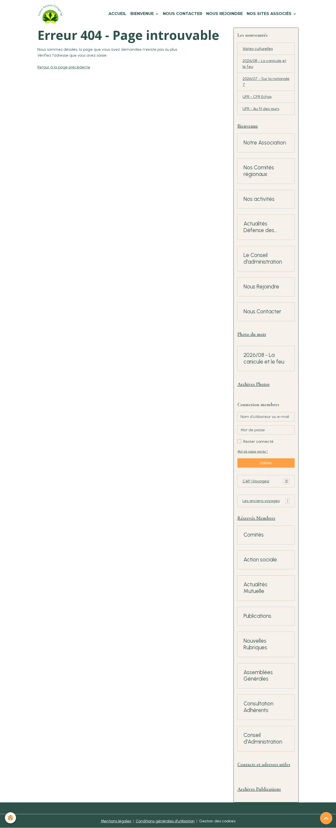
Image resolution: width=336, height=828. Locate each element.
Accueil (117, 13)
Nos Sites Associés (270, 13)
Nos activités (259, 199)
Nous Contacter (182, 13)
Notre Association (265, 143)
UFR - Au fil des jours (261, 108)
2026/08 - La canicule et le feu (264, 63)
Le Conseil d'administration (263, 258)
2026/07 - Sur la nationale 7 (266, 81)
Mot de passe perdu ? (252, 451)
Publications (257, 616)
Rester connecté (258, 441)
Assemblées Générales (258, 675)
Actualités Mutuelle (255, 587)
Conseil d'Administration (263, 738)
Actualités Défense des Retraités (259, 227)
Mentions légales (116, 821)
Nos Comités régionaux (259, 170)
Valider (266, 463)
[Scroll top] (326, 818)
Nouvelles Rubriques (255, 644)
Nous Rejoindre (224, 13)
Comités (254, 535)
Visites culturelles (258, 48)
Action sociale (260, 560)
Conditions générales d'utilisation (165, 821)
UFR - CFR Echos (257, 96)
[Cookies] (10, 817)
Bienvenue (142, 13)
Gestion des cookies (217, 821)
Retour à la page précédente (63, 67)
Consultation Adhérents (258, 707)
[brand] (51, 14)
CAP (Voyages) (265, 481)
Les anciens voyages (265, 500)
